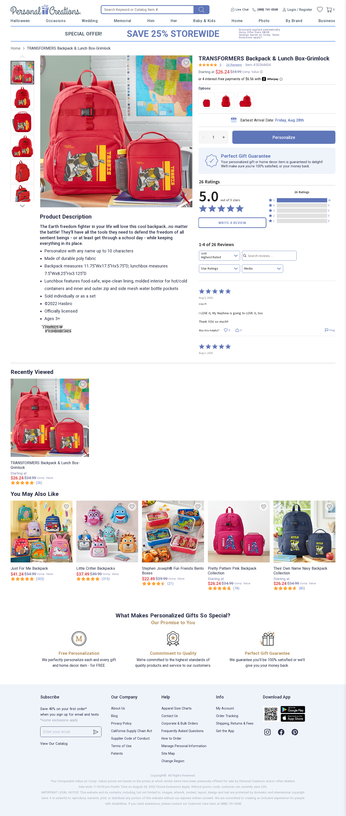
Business (326, 21)
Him (151, 21)
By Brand (294, 21)
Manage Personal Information (183, 746)
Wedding (90, 21)
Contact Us (169, 716)
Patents (117, 753)
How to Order (171, 738)
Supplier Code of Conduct (130, 738)
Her (174, 21)
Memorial (122, 21)
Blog (114, 716)
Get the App (225, 731)
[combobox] (219, 256)
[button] (302, 200)
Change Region (172, 761)
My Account (225, 708)
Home (237, 21)
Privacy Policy (121, 723)
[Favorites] (320, 9)
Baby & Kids (204, 21)
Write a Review (232, 222)
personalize (284, 137)
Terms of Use (121, 746)
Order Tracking (227, 716)
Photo (264, 21)
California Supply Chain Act (131, 731)
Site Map (168, 753)
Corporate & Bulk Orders (179, 723)
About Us (118, 708)
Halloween (20, 21)
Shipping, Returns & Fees (234, 723)
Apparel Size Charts (176, 708)
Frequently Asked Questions (182, 731)
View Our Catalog (54, 743)
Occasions (56, 21)
